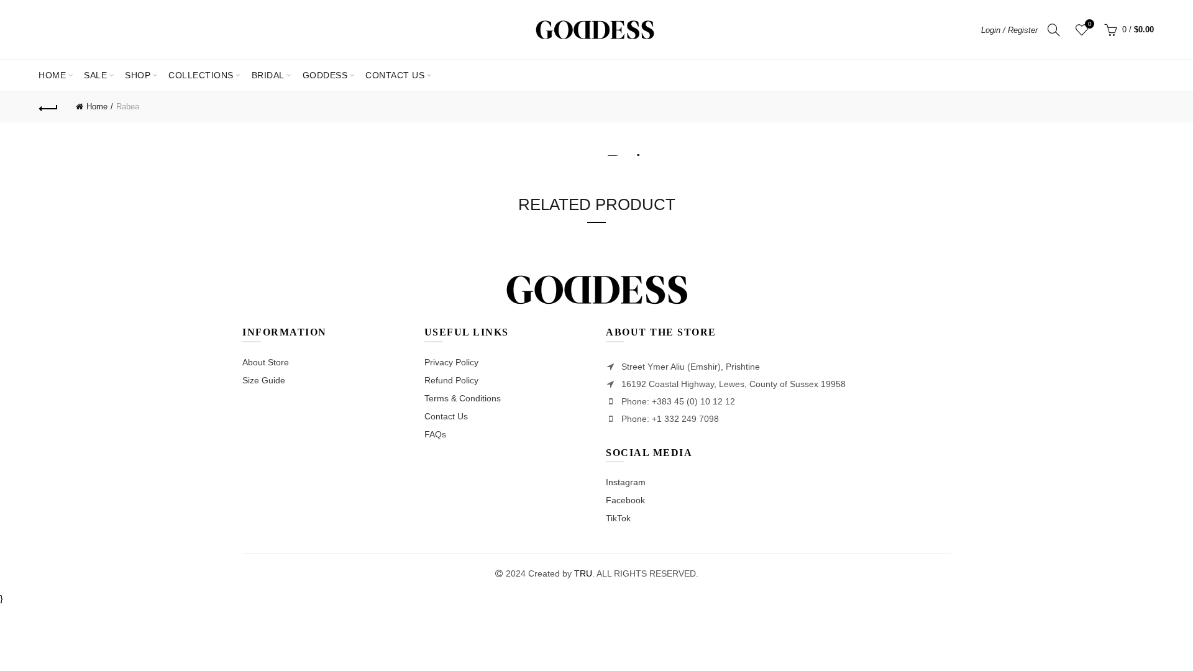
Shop (137, 75)
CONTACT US (394, 75)
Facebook (625, 500)
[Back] (48, 106)
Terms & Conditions (462, 398)
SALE (99, 70)
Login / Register (1009, 30)
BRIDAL (268, 75)
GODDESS (325, 75)
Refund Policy (451, 380)
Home (52, 75)
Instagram (626, 482)
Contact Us (446, 416)
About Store (265, 362)
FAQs (435, 434)
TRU (583, 573)
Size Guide (263, 380)
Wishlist (1089, 24)
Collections (201, 75)
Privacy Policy (451, 362)
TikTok (618, 518)
